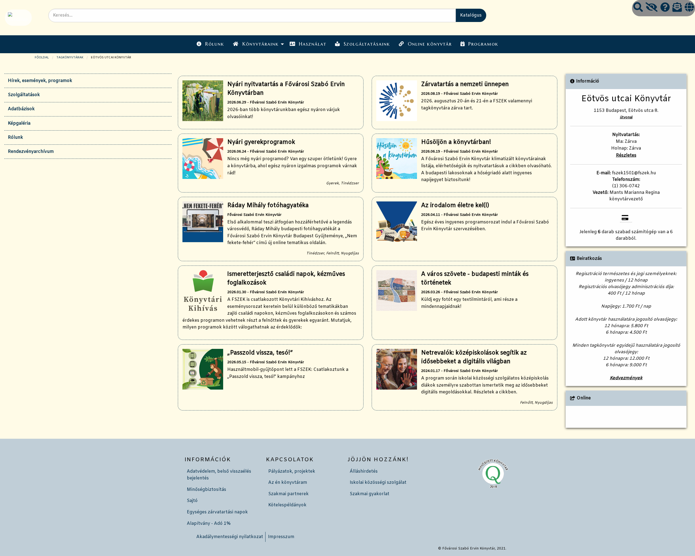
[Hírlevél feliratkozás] (677, 8)
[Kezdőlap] (17, 17)
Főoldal (42, 57)
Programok (483, 44)
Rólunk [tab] (15, 137)
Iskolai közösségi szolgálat (378, 482)
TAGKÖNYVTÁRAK (69, 57)
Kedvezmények (626, 378)
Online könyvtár (430, 44)
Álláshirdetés (364, 471)
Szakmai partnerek (288, 494)
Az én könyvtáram (287, 482)
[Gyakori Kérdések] (665, 8)
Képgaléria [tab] (19, 123)
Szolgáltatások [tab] (24, 95)
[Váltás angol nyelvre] (689, 8)
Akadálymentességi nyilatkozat (229, 537)
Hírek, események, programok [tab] (40, 81)
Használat (312, 44)
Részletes (626, 155)
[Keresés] (638, 8)
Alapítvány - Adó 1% (208, 523)
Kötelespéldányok (287, 505)
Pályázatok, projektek (291, 471)
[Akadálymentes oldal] (652, 8)
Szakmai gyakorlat (369, 494)
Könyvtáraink (260, 44)
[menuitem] (210, 44)
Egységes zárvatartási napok (217, 512)
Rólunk (214, 44)
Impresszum (281, 537)
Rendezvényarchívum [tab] (31, 151)
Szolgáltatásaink (367, 44)
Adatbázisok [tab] (21, 109)
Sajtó (192, 501)
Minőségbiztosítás (206, 489)
